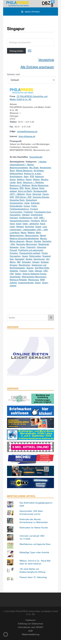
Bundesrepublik (40, 191)
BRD (22, 188)
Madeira (31, 232)
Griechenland (36, 214)
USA (12, 273)
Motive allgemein (17, 241)
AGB (30, 630)
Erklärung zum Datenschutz (30, 623)
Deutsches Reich (17, 200)
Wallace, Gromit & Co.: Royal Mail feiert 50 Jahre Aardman (35, 562)
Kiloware (20, 226)
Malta (38, 232)
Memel (43, 235)
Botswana (14, 188)
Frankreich (28, 211)
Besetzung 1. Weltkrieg (33, 182)
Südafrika (14, 270)
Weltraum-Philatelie (18, 279)
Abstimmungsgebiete (19, 167)
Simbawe (45, 262)
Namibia (37, 241)
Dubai (27, 203)
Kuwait (38, 226)
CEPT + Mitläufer (17, 194)
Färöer (34, 206)
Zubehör (13, 282)
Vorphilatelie (15, 276)
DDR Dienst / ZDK (23, 197)
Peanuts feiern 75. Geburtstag (33, 577)
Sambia (29, 259)
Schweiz (35, 262)
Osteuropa (41, 247)
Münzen (29, 241)
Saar (12, 259)
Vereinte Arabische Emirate (34, 273)
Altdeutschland (16, 173)
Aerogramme (45, 167)
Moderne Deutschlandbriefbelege (24, 238)
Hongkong (35, 220)
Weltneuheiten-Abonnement (34, 276)
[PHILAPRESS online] (30, 3)
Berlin (19, 182)
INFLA (44, 220)
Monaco (43, 238)
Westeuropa (33, 279)
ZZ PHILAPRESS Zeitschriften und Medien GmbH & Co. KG (28, 98)
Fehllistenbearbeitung (19, 209)
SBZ (19, 262)
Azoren (13, 179)
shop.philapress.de (27, 136)
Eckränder (35, 203)
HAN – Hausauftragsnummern (27, 219)
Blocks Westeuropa (39, 185)
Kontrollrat (29, 226)
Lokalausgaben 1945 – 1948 (35, 229)
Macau (23, 232)
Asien (26, 176)
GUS (36, 217)
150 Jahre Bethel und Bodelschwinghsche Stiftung (32, 570)
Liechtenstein (15, 229)
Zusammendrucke (26, 282)
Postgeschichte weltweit (29, 253)
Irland (12, 223)
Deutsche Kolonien (41, 197)
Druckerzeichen (16, 203)
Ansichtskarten (16, 176)
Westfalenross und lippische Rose (35, 544)
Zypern (38, 282)
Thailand (23, 270)
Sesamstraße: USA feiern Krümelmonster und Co (31, 512)
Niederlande (43, 244)
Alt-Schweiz (39, 170)
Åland (12, 170)
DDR (12, 197)
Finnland (34, 209)
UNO (45, 270)
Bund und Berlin (25, 191)
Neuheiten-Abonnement (26, 244)
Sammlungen (39, 259)
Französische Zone (42, 211)
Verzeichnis (46, 59)
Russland (46, 256)
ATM (32, 176)
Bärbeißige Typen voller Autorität (34, 552)
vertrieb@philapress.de (27, 131)
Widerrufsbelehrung (30, 634)
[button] (5, 634)
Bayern (29, 179)
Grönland (14, 217)
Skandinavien (24, 265)
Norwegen (14, 247)
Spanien (30, 267)
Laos (45, 226)
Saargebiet (19, 259)
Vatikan (18, 273)
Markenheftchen (17, 235)
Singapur (13, 265)
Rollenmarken (35, 256)
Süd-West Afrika (42, 267)
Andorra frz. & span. (33, 173)
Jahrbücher (34, 223)
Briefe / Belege (31, 188)
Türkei (30, 270)
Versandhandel (35, 157)
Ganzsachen (15, 214)
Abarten (30, 164)
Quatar (25, 256)
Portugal (13, 250)
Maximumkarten (32, 235)
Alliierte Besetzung (24, 170)
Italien (25, 223)
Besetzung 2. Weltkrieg (20, 185)
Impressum (30, 619)
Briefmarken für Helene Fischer (34, 527)
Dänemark (36, 194)
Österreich (31, 247)
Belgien (36, 179)
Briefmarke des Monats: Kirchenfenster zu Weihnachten (34, 521)
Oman (22, 247)
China (28, 194)
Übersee (38, 270)
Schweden (26, 262)
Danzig (46, 194)
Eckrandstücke (16, 206)
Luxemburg (14, 232)
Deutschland (31, 200)
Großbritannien (25, 217)
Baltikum (21, 179)
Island (18, 223)
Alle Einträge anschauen (37, 66)
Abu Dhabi (33, 167)
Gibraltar (25, 214)
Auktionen (39, 176)
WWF (42, 279)
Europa (27, 206)
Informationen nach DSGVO (30, 627)
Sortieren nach (13, 74)
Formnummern (16, 211)
